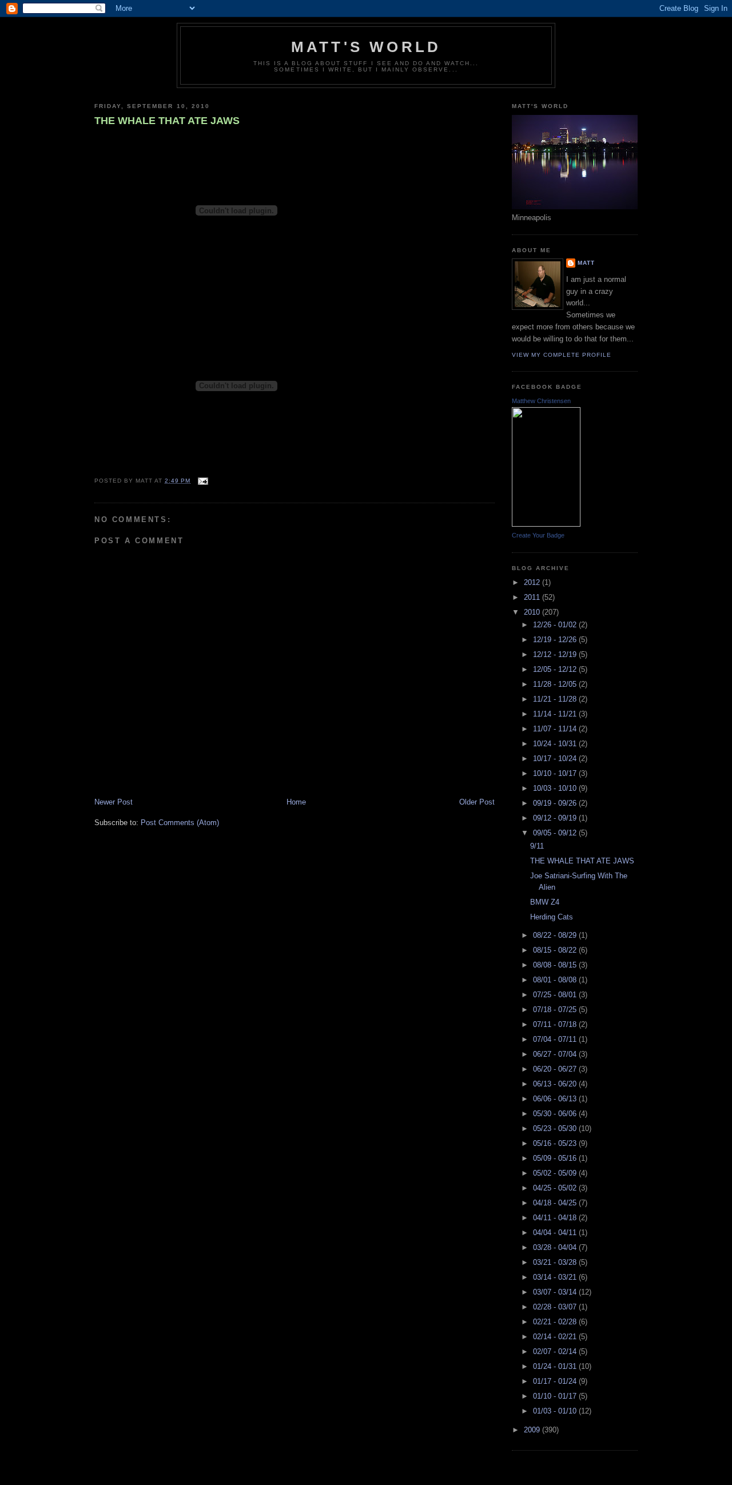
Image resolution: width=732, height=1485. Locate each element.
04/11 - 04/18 (556, 1217)
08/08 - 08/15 (556, 965)
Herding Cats (551, 917)
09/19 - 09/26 (556, 803)
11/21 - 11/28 (556, 699)
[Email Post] (201, 480)
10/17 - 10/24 (556, 758)
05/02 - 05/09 (556, 1173)
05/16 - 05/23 (556, 1143)
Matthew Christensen (541, 400)
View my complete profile (561, 355)
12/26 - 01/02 (556, 624)
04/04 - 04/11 (556, 1232)
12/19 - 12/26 (556, 639)
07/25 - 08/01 (556, 994)
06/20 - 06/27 (556, 1069)
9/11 (537, 846)
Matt (586, 263)
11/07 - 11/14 (556, 728)
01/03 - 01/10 (556, 1411)
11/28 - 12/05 (556, 684)
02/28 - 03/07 (556, 1307)
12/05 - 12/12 (556, 669)
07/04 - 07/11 (556, 1039)
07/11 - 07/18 (556, 1024)
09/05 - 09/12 (556, 833)
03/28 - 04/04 (556, 1247)
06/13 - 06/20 (556, 1084)
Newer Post (113, 802)
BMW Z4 (544, 902)
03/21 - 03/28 (556, 1262)
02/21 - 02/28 (556, 1321)
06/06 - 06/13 (556, 1098)
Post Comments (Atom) (180, 822)
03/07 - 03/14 (556, 1292)
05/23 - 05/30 (556, 1128)
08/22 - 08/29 (556, 935)
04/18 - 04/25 (556, 1203)
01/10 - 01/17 (556, 1396)
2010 (533, 612)
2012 (533, 582)
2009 (533, 1430)
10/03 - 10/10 (556, 788)
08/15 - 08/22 (556, 950)
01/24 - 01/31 (556, 1366)
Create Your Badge (538, 535)
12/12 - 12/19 (556, 654)
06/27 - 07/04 (556, 1054)
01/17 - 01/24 (556, 1381)
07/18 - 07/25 (556, 1009)
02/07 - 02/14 (556, 1351)
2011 (533, 597)
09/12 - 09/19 (556, 818)
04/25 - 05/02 (556, 1188)
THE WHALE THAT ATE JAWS (167, 120)
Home (296, 802)
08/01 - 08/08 (556, 980)
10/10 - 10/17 (556, 773)
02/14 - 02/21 (556, 1336)
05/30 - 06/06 (556, 1113)
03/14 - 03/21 (556, 1277)
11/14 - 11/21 (556, 714)
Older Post (477, 802)
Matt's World (366, 46)
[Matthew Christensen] (546, 524)
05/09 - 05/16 (556, 1158)
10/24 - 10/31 (556, 743)
